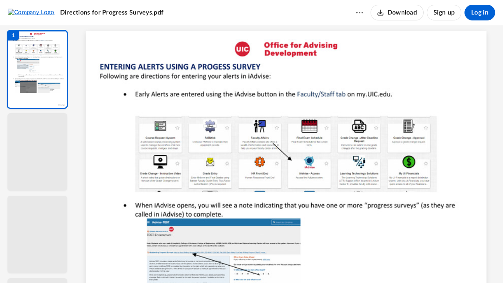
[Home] (31, 12)
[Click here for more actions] (359, 12)
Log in (479, 12)
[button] (37, 69)
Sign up (444, 12)
